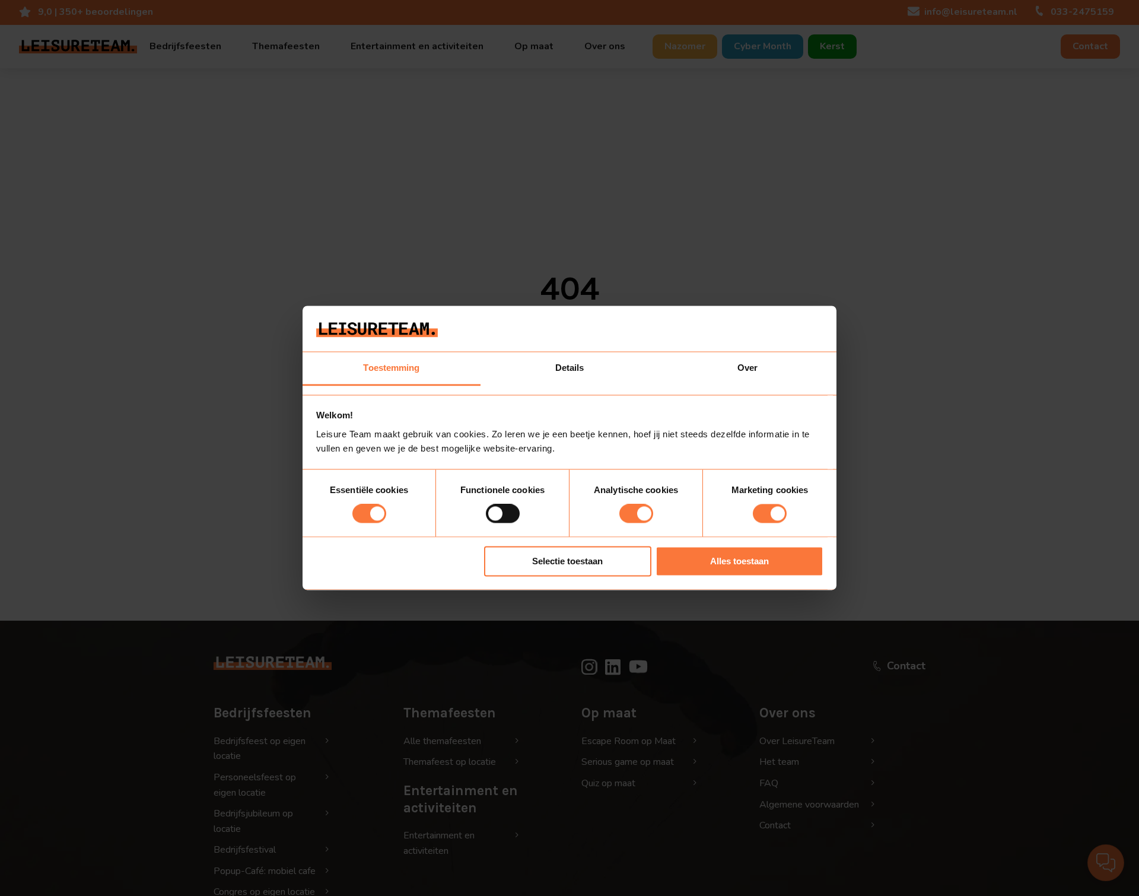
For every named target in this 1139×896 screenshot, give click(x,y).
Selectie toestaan (567, 561)
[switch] (503, 513)
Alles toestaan (739, 561)
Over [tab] (747, 368)
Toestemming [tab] (391, 368)
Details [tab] (569, 368)
